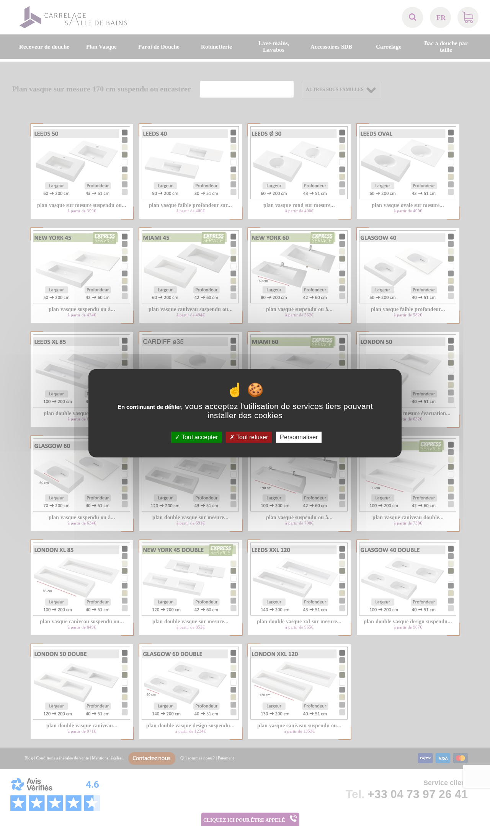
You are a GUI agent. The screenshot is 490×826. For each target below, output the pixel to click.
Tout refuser (251, 437)
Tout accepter (199, 437)
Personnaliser (299, 437)
